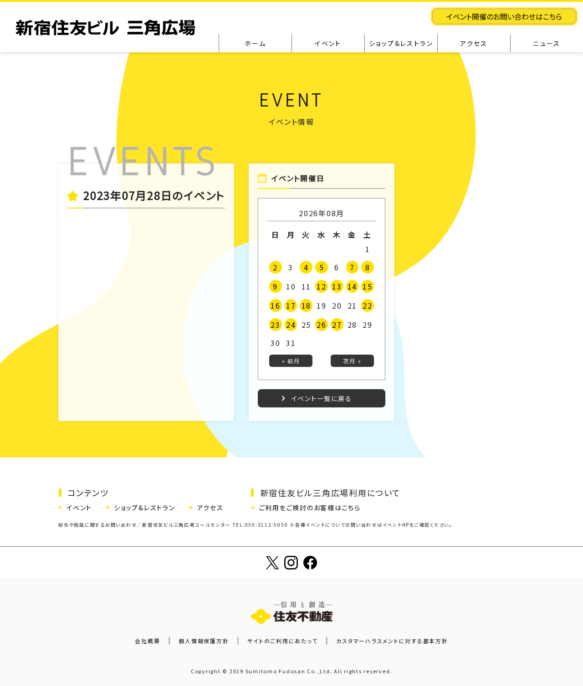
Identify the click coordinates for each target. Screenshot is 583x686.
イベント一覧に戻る (322, 398)
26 (322, 324)
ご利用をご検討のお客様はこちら (310, 507)
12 (322, 286)
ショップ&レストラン (144, 507)
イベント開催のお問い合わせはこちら (504, 16)
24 (291, 324)
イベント (79, 507)
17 (291, 305)
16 (276, 305)
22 (368, 305)
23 (276, 324)
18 (307, 305)
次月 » (352, 361)
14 (353, 286)
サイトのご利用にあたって (282, 641)
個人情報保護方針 (204, 641)
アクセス (210, 507)
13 (337, 286)
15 (368, 286)
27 (337, 324)
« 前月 (291, 361)
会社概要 (147, 641)
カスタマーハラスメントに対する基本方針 (392, 641)
